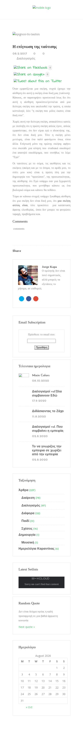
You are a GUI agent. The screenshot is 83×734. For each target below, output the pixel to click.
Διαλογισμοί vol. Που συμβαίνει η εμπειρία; (48, 429)
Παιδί (25, 521)
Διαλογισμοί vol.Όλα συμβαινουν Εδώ (47, 393)
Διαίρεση (28, 498)
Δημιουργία (27, 535)
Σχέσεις (26, 528)
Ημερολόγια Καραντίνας (36, 548)
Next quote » (27, 627)
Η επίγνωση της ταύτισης (35, 46)
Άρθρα (23, 490)
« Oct (29, 707)
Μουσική (27, 542)
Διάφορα (27, 513)
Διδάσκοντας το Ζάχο (48, 411)
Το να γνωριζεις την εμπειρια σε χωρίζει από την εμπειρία (46, 450)
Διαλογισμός (26, 58)
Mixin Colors (41, 375)
